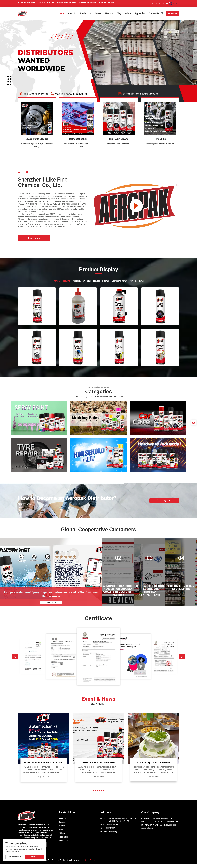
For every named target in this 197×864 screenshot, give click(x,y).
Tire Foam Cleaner (119, 138)
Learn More (34, 238)
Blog (119, 13)
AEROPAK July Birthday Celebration (98, 762)
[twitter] (163, 3)
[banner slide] (98, 61)
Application (140, 13)
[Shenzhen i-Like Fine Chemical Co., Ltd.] (30, 13)
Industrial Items (137, 281)
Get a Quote (172, 13)
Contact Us (154, 13)
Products (84, 13)
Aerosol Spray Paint (82, 281)
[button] (15, 656)
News (108, 13)
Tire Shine (160, 138)
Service (98, 13)
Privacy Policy (89, 860)
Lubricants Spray (119, 281)
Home (61, 13)
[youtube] (156, 3)
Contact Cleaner (78, 138)
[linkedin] (167, 3)
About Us (72, 13)
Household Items (101, 281)
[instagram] (160, 3)
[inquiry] (193, 422)
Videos (128, 13)
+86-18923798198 (88, 2)
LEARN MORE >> (98, 704)
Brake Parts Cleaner (37, 138)
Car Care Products (61, 281)
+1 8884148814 (109, 828)
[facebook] (153, 3)
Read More (51, 602)
